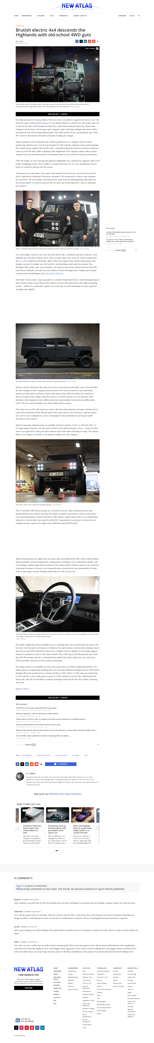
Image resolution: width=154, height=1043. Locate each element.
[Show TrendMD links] (98, 744)
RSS (55, 1000)
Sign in (20, 885)
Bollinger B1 (45, 123)
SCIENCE (131, 971)
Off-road (75, 755)
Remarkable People (103, 1005)
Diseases (131, 1007)
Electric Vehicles (43, 755)
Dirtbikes (85, 997)
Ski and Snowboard (86, 1021)
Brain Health (132, 995)
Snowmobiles (87, 1025)
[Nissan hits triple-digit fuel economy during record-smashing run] (82, 815)
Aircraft (115, 971)
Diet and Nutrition (134, 998)
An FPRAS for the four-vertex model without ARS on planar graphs (36, 708)
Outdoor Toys (87, 977)
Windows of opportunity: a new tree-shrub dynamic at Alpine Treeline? (37, 713)
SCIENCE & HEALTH (80, 16)
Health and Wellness (131, 1016)
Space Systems (73, 989)
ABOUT (56, 974)
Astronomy (131, 977)
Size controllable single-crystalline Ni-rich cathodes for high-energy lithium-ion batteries (42, 736)
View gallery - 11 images (57, 114)
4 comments (63, 764)
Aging (129, 992)
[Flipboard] (93, 41)
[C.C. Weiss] (20, 776)
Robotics (71, 986)
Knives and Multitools (86, 1004)
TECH (52, 16)
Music (99, 995)
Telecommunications (104, 1008)
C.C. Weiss (30, 773)
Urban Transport (118, 986)
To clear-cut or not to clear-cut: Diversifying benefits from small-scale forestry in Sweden (119, 240)
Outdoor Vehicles (88, 974)
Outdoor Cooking (88, 1009)
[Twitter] (81, 41)
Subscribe (28, 988)
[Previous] (19, 827)
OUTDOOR (40, 16)
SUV (86, 755)
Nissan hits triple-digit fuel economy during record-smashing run (82, 829)
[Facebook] (77, 41)
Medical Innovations (132, 1011)
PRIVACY (56, 994)
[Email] (98, 41)
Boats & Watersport (86, 987)
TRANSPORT (63, 16)
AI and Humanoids (103, 971)
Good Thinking (102, 983)
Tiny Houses (86, 980)
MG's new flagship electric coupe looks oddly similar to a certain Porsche (57, 829)
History (99, 986)
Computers (100, 974)
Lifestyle (99, 992)
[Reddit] (89, 41)
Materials (71, 980)
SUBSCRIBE (122, 16)
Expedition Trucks (88, 1000)
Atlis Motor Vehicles (54, 273)
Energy (70, 974)
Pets (98, 998)
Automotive (20, 25)
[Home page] (77, 6)
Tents (84, 1028)
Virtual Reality (101, 1011)
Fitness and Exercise (131, 1002)
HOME (16, 16)
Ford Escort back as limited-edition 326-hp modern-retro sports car (32, 829)
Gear (84, 971)
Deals (99, 1014)
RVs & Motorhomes (86, 1016)
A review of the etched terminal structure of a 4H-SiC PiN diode (121, 233)
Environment (132, 983)
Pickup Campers (87, 1012)
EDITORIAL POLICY (57, 978)
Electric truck (61, 755)
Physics (130, 986)
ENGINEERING (27, 16)
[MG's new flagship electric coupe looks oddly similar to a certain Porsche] (57, 815)
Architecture (72, 971)
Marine (115, 980)
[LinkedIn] (85, 41)
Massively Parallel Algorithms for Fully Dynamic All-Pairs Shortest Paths (38, 724)
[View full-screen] (97, 48)
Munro (26, 689)
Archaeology (132, 974)
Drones (99, 980)
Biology (130, 980)
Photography (101, 1001)
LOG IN (131, 16)
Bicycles (116, 977)
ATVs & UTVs (86, 983)
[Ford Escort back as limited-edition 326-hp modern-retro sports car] (32, 815)
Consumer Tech (102, 977)
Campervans (86, 991)
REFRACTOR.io (133, 968)
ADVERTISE (57, 988)
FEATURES (57, 982)
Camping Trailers (88, 994)
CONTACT (57, 997)
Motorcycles (117, 983)
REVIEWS (57, 985)
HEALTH (130, 989)
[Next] (96, 827)
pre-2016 (23, 261)
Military (70, 983)
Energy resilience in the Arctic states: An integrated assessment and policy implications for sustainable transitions (50, 719)
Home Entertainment (104, 989)
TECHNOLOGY (102, 968)
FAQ (55, 1003)
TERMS (56, 991)
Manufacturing (73, 977)
